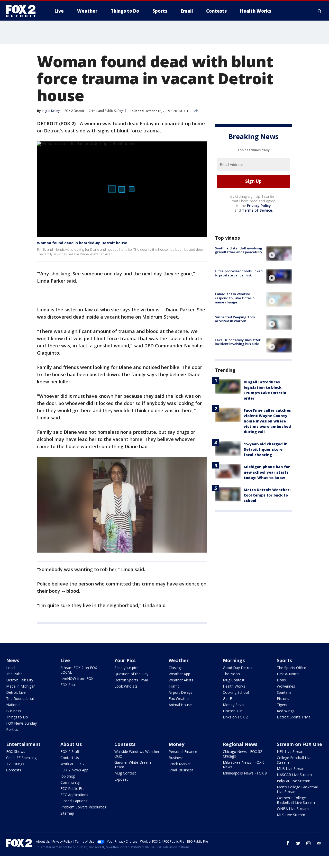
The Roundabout (20, 698)
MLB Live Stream (291, 768)
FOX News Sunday (21, 723)
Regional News (240, 744)
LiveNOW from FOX (76, 678)
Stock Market (180, 763)
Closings (175, 667)
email (319, 843)
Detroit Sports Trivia (131, 680)
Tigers (282, 704)
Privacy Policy (259, 205)
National (13, 704)
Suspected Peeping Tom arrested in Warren (235, 319)
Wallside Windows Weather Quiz (136, 754)
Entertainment (23, 744)
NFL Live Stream (291, 751)
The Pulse (14, 673)
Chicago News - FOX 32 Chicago (242, 754)
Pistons (283, 698)
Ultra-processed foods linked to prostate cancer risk (239, 273)
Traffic (174, 686)
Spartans (284, 692)
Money (176, 744)
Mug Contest (233, 680)
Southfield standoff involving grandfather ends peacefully (238, 250)
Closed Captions (73, 800)
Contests (13, 770)
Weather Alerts (181, 680)
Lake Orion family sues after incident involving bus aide (238, 342)
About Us (71, 744)
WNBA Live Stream (293, 808)
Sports (284, 660)
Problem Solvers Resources (83, 807)
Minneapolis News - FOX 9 (245, 773)
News (12, 660)
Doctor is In (232, 710)
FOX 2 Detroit (74, 111)
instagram (308, 843)
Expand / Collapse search (320, 11)
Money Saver (234, 704)
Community (70, 782)
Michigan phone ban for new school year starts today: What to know (267, 472)
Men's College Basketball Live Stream (297, 789)
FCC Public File (72, 788)
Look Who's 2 (125, 686)
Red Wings (285, 710)
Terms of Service (257, 210)
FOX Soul (68, 684)
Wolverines (286, 686)
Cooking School (236, 692)
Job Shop (67, 776)
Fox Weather (179, 698)
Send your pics (126, 667)
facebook (288, 843)
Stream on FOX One (299, 744)
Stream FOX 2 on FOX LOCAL (78, 670)
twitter (298, 843)
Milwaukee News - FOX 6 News (243, 764)
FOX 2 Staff (69, 751)
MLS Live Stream (291, 814)
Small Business (181, 770)
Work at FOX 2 (72, 763)
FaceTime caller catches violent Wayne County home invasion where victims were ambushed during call (267, 421)
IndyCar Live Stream (293, 780)
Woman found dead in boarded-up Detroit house (82, 242)
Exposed (121, 779)
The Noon (231, 673)
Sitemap (67, 813)
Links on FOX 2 (235, 717)
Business (13, 710)
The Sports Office (291, 667)
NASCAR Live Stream (294, 774)
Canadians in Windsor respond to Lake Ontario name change (234, 298)
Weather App (179, 673)
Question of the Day (131, 673)
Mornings (234, 660)
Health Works (234, 686)
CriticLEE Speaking (21, 757)
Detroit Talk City (19, 680)
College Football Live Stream (294, 760)
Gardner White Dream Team (132, 764)
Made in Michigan (20, 686)
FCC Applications (74, 794)
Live (65, 660)
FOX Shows (15, 751)
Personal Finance (183, 751)
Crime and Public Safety (106, 111)
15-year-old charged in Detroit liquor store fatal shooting (266, 449)
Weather (179, 660)
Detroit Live (16, 692)
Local (10, 667)
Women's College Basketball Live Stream (296, 800)
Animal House (180, 704)
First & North (288, 673)
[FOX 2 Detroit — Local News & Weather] (23, 11)
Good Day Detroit (238, 667)
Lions (281, 680)
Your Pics (124, 660)
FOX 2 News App (74, 770)
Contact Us (69, 757)
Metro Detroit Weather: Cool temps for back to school (267, 495)
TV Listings (15, 763)
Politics (12, 729)
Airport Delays (180, 692)
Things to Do (17, 717)
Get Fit (228, 698)
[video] (279, 253)
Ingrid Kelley (51, 111)
